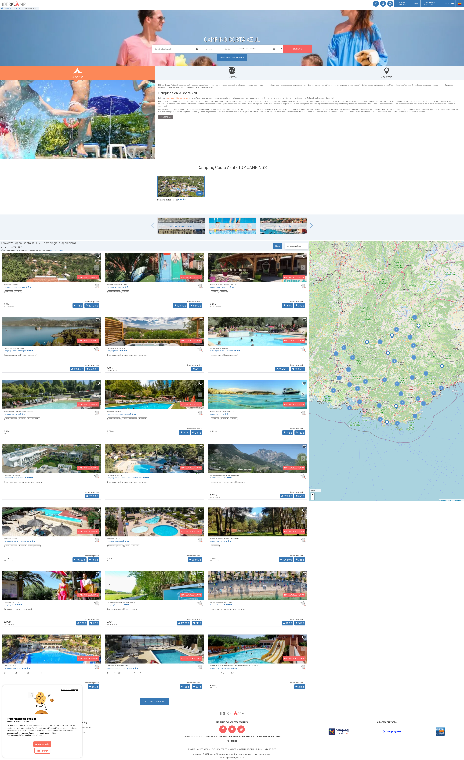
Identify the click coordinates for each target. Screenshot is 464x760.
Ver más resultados (155, 702)
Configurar (42, 750)
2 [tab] (48, 279)
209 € (289, 623)
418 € (95, 623)
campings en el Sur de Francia (176, 98)
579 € (301, 623)
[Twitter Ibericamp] (232, 729)
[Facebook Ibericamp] (223, 729)
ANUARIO (191, 749)
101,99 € (185, 623)
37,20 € (288, 496)
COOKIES (233, 749)
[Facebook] (376, 4)
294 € (198, 432)
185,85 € (78, 369)
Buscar (297, 48)
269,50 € (196, 559)
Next (312, 226)
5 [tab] (59, 279)
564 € (95, 686)
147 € (186, 432)
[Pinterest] (383, 4)
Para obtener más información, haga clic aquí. (25, 735)
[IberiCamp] (13, 3)
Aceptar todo (42, 744)
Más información (56, 250)
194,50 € (283, 369)
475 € (198, 369)
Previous (152, 226)
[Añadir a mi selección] (98, 256)
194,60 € (81, 559)
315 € (198, 623)
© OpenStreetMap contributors (451, 500)
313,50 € (93, 369)
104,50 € (287, 559)
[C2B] (392, 731)
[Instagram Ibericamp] (241, 729)
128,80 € (181, 305)
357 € (301, 432)
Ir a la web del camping (88, 277)
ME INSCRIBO (232, 741)
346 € (301, 496)
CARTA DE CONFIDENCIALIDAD (250, 749)
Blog (416, 4)
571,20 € (93, 496)
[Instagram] (390, 4)
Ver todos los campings (232, 57)
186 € (79, 305)
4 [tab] (55, 279)
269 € (83, 623)
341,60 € (197, 305)
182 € (289, 432)
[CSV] (338, 731)
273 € (301, 686)
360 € (301, 305)
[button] (367, 342)
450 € (95, 559)
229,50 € (299, 369)
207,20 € (93, 305)
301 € (198, 686)
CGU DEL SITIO (202, 749)
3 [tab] (51, 279)
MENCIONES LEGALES (219, 749)
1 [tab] (44, 279)
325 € (301, 559)
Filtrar (277, 246)
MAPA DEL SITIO (270, 749)
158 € (289, 305)
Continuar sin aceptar (69, 690)
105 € (186, 686)
